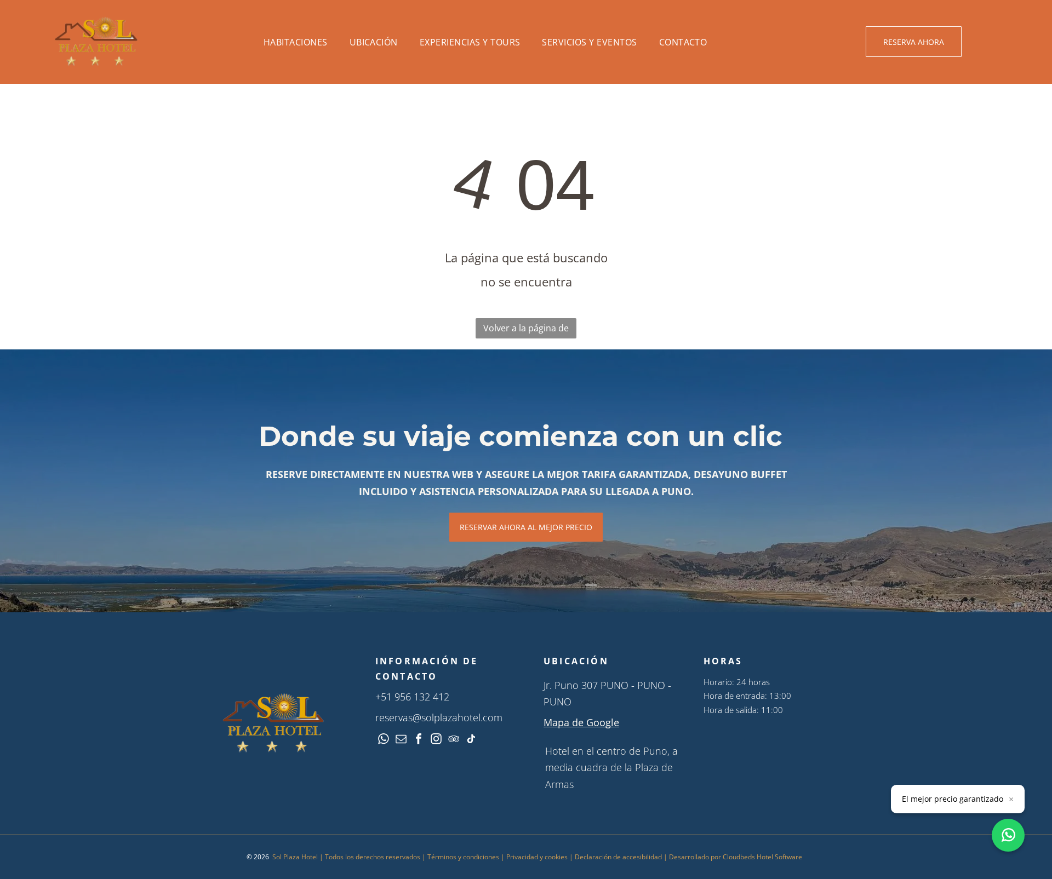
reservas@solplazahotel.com (438, 717)
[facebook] (418, 740)
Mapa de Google (581, 722)
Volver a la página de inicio (526, 330)
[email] (401, 740)
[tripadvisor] (453, 740)
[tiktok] (471, 740)
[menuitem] (296, 42)
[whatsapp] (383, 740)
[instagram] (436, 740)
